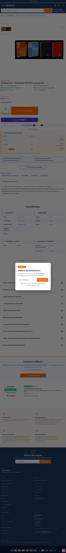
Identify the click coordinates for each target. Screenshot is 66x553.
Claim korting (43, 280)
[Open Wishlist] (63, 550)
